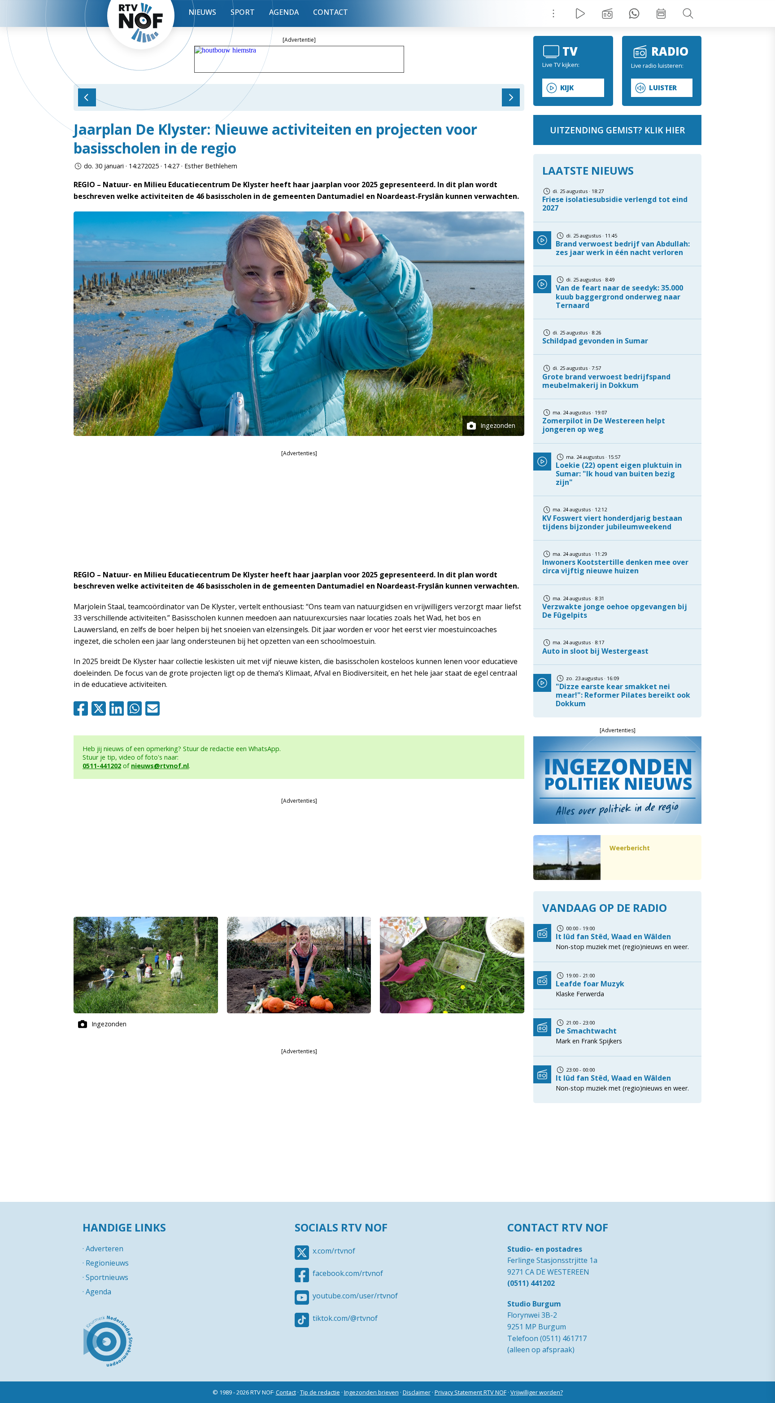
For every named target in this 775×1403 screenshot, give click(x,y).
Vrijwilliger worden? (536, 1392)
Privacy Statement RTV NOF (470, 1392)
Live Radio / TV (580, 13)
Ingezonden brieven (371, 1392)
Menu (553, 13)
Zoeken (688, 13)
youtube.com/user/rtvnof (355, 1296)
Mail (154, 708)
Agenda (284, 12)
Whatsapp (136, 708)
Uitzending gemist (607, 13)
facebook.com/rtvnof (348, 1273)
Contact (330, 12)
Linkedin (118, 708)
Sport (243, 12)
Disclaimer (417, 1392)
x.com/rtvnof (334, 1251)
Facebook (82, 708)
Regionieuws (107, 1263)
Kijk (567, 87)
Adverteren (104, 1248)
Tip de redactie (320, 1392)
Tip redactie (634, 13)
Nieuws (202, 12)
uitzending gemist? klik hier (617, 130)
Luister (663, 87)
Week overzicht (661, 13)
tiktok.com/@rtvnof (345, 1318)
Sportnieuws (107, 1277)
